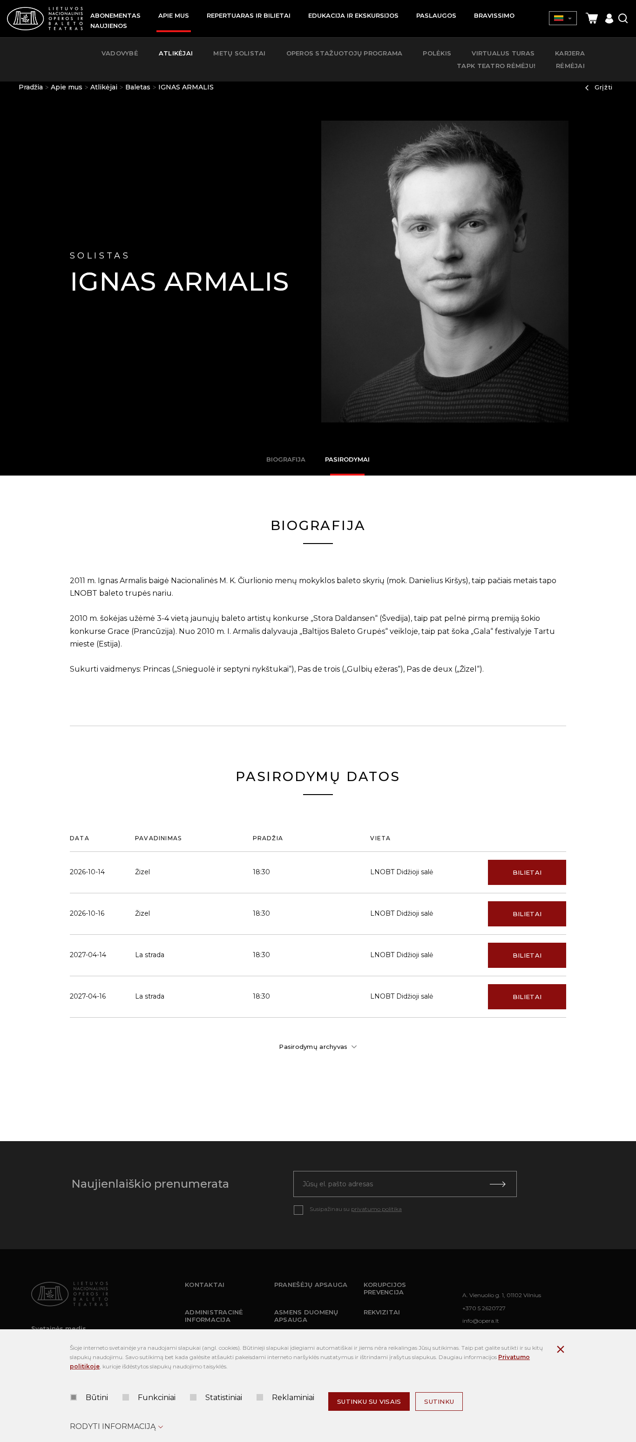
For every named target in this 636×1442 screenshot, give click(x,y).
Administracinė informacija (214, 1315)
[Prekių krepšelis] (592, 18)
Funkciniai (157, 1397)
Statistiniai (223, 1397)
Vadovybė (119, 53)
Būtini (97, 1397)
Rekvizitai (382, 1312)
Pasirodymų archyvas (313, 1046)
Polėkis (437, 53)
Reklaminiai (293, 1397)
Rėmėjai (570, 65)
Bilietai (527, 872)
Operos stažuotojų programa (344, 53)
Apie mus (66, 87)
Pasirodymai (347, 459)
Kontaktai (204, 1284)
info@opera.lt (480, 1320)
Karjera (570, 53)
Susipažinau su (356, 1208)
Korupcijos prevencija (385, 1288)
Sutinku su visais (369, 1401)
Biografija (285, 459)
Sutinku (439, 1401)
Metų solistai (239, 53)
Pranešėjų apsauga (310, 1284)
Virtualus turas (503, 53)
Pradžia (31, 87)
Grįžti (604, 87)
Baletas (137, 87)
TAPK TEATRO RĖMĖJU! (496, 65)
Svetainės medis (58, 1328)
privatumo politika (376, 1208)
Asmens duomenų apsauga (306, 1315)
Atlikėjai (103, 87)
